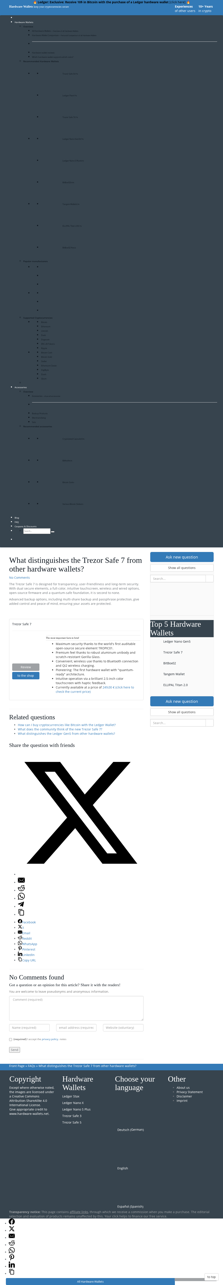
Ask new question (182, 557)
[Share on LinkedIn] (12, 1266)
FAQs (31, 1066)
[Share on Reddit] (21, 890)
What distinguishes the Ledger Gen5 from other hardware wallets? (66, 733)
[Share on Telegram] (21, 906)
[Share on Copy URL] (21, 915)
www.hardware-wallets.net (29, 1114)
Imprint (182, 1101)
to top (211, 1277)
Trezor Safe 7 (21, 624)
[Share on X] (81, 874)
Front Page (17, 1066)
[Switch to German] (20, 539)
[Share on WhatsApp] (21, 898)
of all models (162, 8)
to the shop (25, 675)
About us (183, 1088)
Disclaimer (184, 1096)
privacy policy (50, 1039)
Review (26, 667)
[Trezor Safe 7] (25, 648)
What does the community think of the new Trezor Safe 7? (60, 729)
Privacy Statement (190, 1092)
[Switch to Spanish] (29, 539)
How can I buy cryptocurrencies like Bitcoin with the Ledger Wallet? (67, 725)
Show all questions (182, 568)
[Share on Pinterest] (12, 1259)
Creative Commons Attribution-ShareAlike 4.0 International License (28, 1100)
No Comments (19, 577)
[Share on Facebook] (12, 1223)
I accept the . (36, 1039)
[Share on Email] (21, 882)
